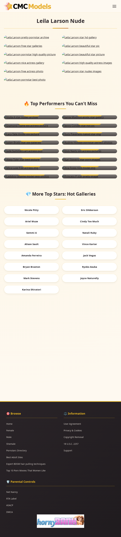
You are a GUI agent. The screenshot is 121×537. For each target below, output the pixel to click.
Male (9, 437)
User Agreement (72, 423)
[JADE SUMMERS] (31, 151)
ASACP (9, 505)
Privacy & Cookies (73, 430)
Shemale (10, 443)
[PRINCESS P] (89, 176)
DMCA (9, 511)
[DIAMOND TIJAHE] (31, 126)
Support (68, 450)
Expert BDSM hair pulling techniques (26, 463)
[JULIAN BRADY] (31, 143)
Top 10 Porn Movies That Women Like (26, 470)
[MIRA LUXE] (31, 168)
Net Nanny (12, 491)
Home (9, 423)
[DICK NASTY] (89, 151)
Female (10, 430)
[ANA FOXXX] (89, 168)
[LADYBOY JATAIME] (31, 176)
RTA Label (11, 498)
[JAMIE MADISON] (89, 117)
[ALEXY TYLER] (31, 160)
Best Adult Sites (14, 457)
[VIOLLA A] (31, 117)
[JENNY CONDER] (89, 126)
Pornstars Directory (16, 450)
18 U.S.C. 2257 (71, 443)
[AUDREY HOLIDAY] (89, 143)
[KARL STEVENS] (89, 160)
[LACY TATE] (31, 134)
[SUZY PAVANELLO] (89, 134)
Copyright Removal (74, 437)
